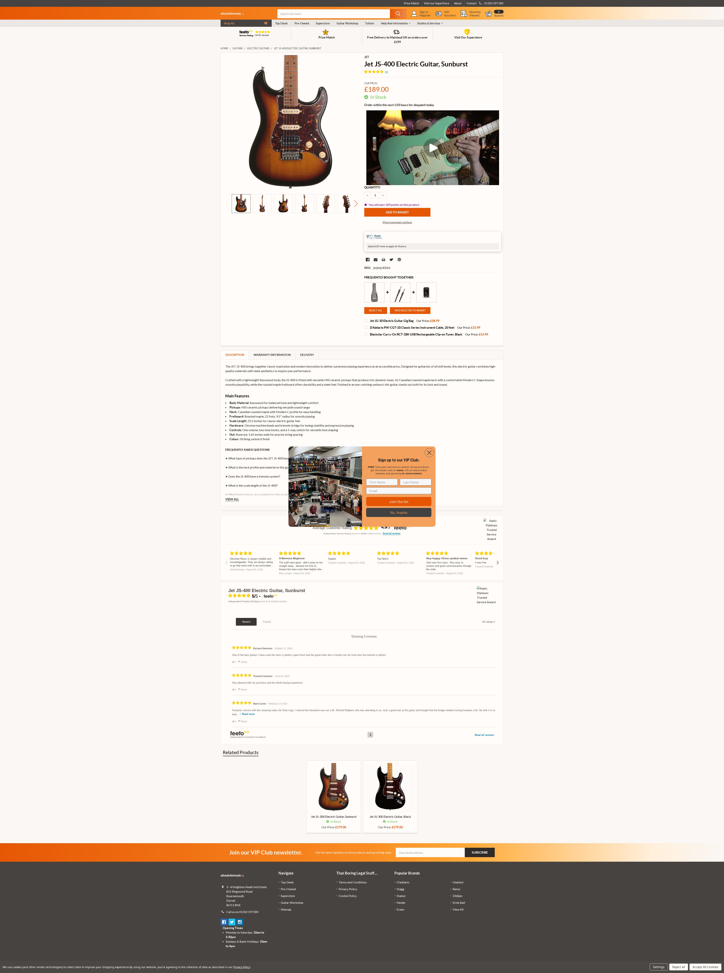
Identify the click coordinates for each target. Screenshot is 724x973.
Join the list (398, 501)
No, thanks (398, 512)
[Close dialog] (429, 452)
